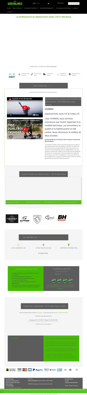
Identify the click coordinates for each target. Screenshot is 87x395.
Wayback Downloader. (53, 394)
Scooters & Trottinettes (30, 8)
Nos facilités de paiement (46, 8)
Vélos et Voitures (16, 8)
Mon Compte (60, 3)
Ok (1, 392)
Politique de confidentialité (71, 382)
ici (38, 66)
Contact (67, 380)
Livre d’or (9, 12)
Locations (75, 8)
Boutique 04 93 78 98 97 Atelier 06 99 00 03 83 (43, 320)
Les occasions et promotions (63, 8)
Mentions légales (69, 379)
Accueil (9, 8)
